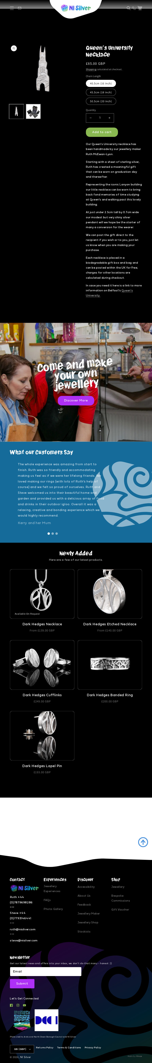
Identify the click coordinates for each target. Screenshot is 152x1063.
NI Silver (25, 1057)
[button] (12, 8)
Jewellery (117, 887)
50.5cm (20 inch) (101, 101)
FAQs (47, 900)
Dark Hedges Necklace (42, 624)
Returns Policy (44, 1047)
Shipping (91, 69)
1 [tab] (49, 533)
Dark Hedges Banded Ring (110, 695)
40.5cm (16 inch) (101, 83)
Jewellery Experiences (52, 889)
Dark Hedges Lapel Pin (42, 766)
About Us (84, 895)
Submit (22, 983)
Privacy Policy (93, 1047)
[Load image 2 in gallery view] (33, 111)
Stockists (84, 931)
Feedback (84, 904)
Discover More (76, 400)
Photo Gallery (53, 909)
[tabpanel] (76, 493)
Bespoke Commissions (120, 898)
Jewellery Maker (89, 913)
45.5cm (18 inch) (101, 92)
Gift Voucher (120, 909)
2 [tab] (52, 533)
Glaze (139, 1056)
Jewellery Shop (88, 922)
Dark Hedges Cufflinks (42, 695)
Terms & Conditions (69, 1047)
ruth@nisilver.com (22, 929)
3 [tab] (56, 533)
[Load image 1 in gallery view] (16, 111)
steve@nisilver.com (24, 940)
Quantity (91, 110)
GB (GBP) (20, 1049)
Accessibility (86, 887)
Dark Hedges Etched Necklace (109, 624)
